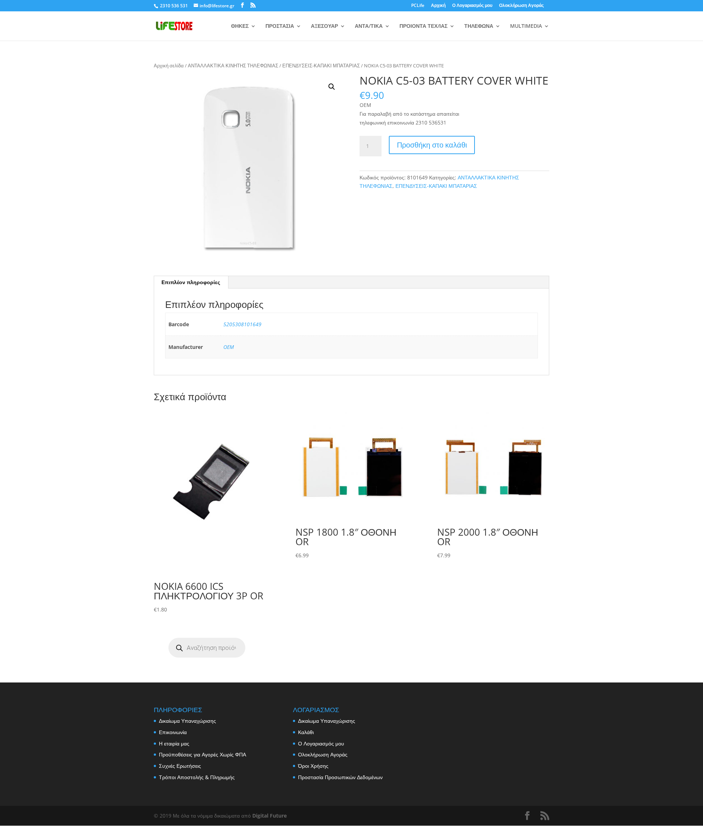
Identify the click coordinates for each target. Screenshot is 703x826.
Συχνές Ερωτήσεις (180, 765)
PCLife (417, 5)
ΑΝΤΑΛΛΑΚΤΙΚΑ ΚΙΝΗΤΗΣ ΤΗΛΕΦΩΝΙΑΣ (233, 65)
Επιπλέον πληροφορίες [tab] (190, 282)
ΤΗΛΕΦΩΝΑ (478, 26)
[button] (331, 86)
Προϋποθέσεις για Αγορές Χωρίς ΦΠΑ (202, 754)
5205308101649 (242, 324)
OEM (228, 346)
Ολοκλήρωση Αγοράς (521, 5)
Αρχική (438, 5)
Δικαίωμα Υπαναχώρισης (187, 720)
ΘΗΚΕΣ (240, 26)
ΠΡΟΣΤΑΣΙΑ (279, 26)
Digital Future (269, 815)
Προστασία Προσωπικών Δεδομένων (340, 777)
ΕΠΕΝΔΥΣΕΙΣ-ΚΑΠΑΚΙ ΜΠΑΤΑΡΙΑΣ (321, 65)
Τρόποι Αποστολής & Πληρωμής (197, 777)
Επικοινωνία (173, 732)
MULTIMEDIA (526, 26)
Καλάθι (306, 732)
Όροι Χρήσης (313, 765)
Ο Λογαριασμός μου (472, 5)
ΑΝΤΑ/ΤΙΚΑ (369, 26)
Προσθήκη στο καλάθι (432, 145)
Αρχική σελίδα (169, 65)
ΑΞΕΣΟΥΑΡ (324, 26)
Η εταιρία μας (174, 743)
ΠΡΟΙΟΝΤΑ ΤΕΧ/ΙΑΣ (423, 26)
